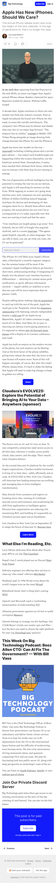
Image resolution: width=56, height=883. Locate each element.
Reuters (18, 615)
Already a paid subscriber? (28, 835)
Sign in (50, 4)
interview (32, 231)
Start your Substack (21, 870)
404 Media (39, 574)
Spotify (40, 770)
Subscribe (40, 4)
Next (47, 848)
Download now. (23, 633)
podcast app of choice (13, 774)
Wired (39, 584)
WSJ (5, 594)
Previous (10, 848)
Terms (38, 860)
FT (37, 605)
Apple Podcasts (28, 770)
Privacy (30, 860)
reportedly (7, 151)
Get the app (41, 870)
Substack (14, 877)
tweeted (32, 133)
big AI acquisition (43, 300)
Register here (44, 527)
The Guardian (31, 554)
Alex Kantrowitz (16, 35)
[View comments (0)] (15, 44)
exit (47, 319)
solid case (16, 315)
